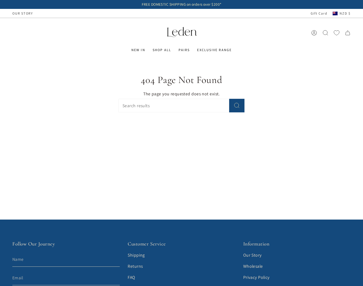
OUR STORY (22, 13)
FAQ (131, 277)
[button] (138, 50)
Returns (135, 266)
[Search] (236, 105)
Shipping (136, 255)
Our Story (252, 255)
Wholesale (253, 266)
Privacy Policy (256, 277)
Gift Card (319, 13)
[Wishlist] (336, 33)
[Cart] (347, 33)
